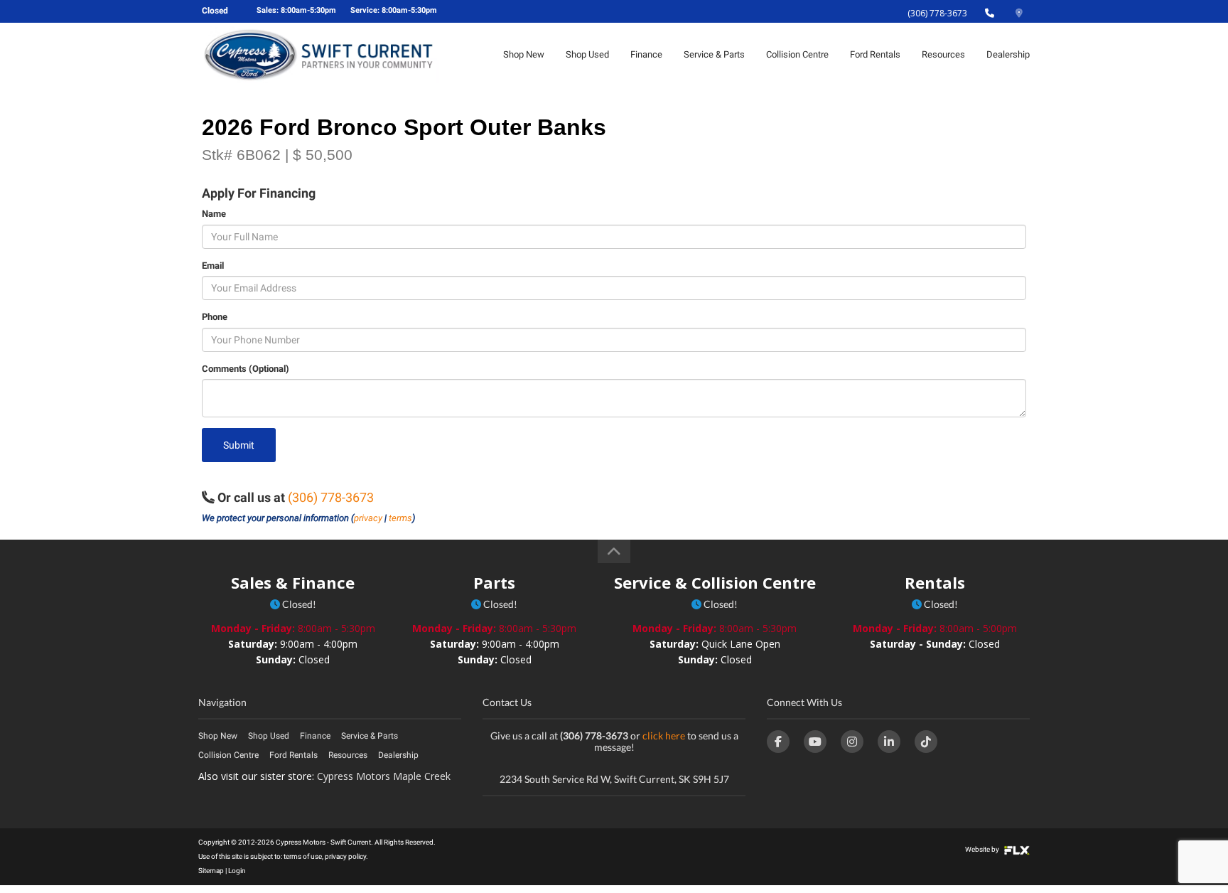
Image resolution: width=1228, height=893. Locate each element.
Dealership (1008, 54)
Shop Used (587, 54)
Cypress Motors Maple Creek (384, 776)
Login (237, 871)
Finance (646, 54)
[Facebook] (778, 741)
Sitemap (211, 871)
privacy (368, 518)
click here (663, 735)
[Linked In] (889, 741)
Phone (214, 316)
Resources (943, 54)
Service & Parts (714, 54)
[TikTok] (926, 741)
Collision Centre (797, 54)
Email (213, 265)
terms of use (303, 856)
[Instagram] (852, 741)
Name (214, 213)
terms (400, 518)
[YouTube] (815, 741)
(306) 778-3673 (937, 13)
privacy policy (345, 856)
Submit (238, 445)
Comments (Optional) (245, 368)
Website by (983, 849)
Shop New (523, 54)
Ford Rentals (875, 54)
